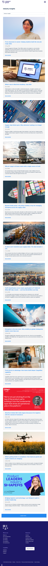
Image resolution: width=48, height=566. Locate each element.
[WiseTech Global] (6, 2)
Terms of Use (18, 562)
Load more (23, 515)
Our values (5, 538)
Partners (5, 551)
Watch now (8, 427)
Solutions (5, 549)
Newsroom (28, 536)
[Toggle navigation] (45, 2)
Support (4, 553)
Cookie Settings (37, 562)
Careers (27, 535)
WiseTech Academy (30, 539)
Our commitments (6, 536)
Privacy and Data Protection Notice (27, 562)
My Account (30, 548)
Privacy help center (29, 541)
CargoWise (5, 547)
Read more (8, 55)
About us (5, 535)
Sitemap (13, 562)
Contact (27, 542)
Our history (5, 539)
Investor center (29, 538)
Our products (5, 541)
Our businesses (6, 542)
